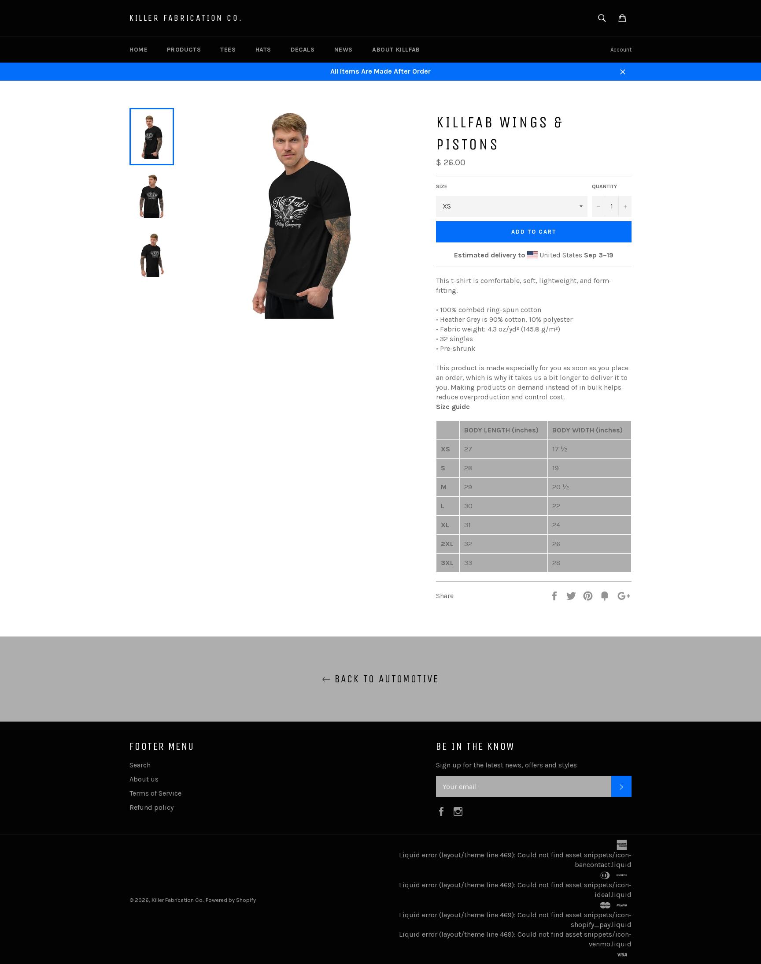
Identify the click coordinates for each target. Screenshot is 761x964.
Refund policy (151, 807)
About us (144, 779)
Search (140, 765)
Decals (303, 49)
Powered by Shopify (231, 900)
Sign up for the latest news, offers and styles (506, 765)
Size (441, 186)
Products (184, 49)
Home (138, 49)
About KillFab (396, 49)
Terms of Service (155, 793)
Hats (263, 49)
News (343, 49)
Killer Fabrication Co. (186, 18)
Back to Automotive (385, 679)
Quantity (604, 186)
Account (621, 49)
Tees (228, 49)
